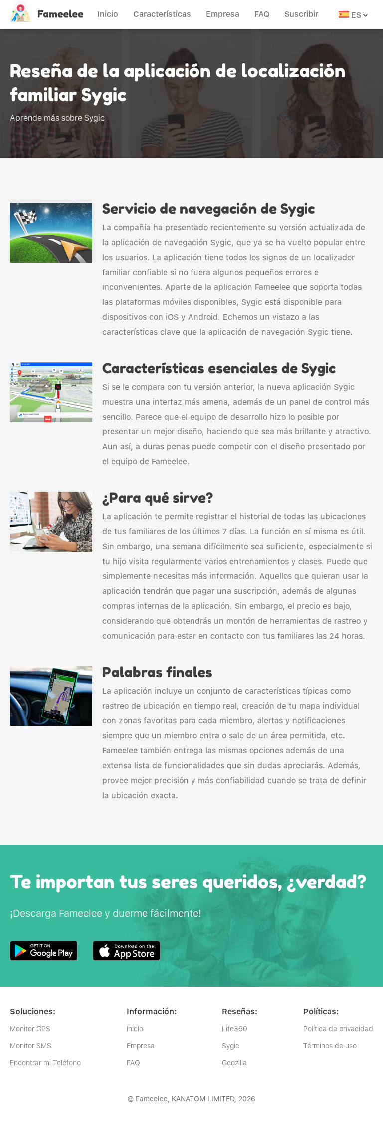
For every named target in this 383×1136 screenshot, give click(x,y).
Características (162, 14)
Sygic (230, 1046)
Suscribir (301, 14)
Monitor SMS (30, 1046)
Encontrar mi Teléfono (45, 1063)
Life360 (234, 1029)
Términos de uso (330, 1046)
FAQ (261, 14)
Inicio (107, 14)
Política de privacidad (338, 1029)
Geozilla (234, 1063)
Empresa (222, 14)
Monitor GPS (30, 1029)
